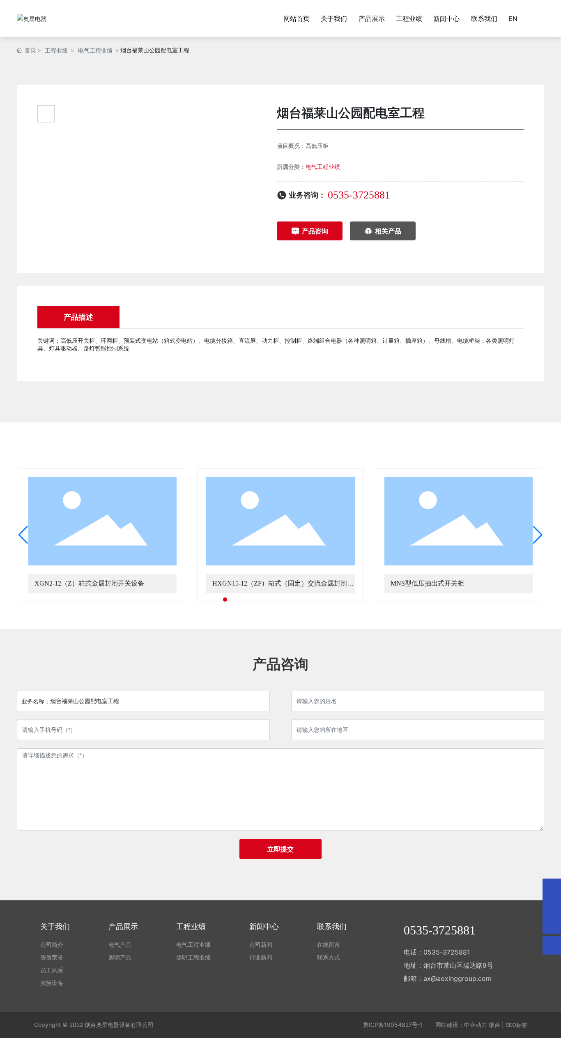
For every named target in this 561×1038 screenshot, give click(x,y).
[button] (218, 599)
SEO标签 (516, 1025)
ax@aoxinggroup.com (457, 978)
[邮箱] (552, 906)
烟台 (494, 1024)
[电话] (552, 888)
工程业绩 (56, 50)
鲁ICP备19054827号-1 (393, 1024)
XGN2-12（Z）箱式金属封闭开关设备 (89, 583)
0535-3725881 (359, 195)
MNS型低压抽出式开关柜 (427, 583)
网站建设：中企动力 (461, 1024)
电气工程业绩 (95, 50)
